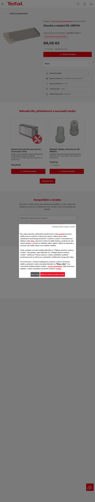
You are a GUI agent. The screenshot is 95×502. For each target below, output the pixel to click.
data (32, 241)
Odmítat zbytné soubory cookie (63, 226)
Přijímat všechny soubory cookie (52, 274)
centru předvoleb (55, 266)
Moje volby (35, 274)
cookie (58, 269)
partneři (61, 234)
